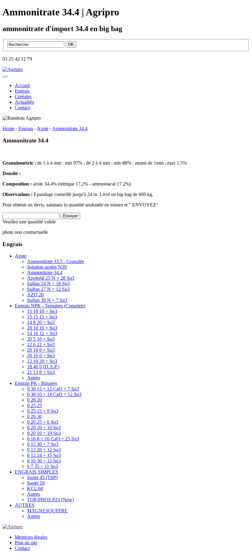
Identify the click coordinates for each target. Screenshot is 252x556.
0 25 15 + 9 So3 (42, 411)
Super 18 (36, 483)
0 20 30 (34, 416)
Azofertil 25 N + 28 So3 (50, 278)
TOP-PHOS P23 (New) (50, 499)
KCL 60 (35, 488)
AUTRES (24, 505)
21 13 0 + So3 (41, 372)
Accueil (22, 85)
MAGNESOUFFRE (47, 510)
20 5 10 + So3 (41, 339)
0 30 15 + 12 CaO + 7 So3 (53, 388)
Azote (20, 255)
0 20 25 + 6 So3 (42, 422)
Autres (33, 377)
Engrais (22, 91)
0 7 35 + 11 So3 (42, 466)
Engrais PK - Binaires (36, 383)
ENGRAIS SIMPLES (36, 471)
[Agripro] (12, 69)
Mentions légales (31, 537)
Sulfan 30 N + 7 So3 (47, 300)
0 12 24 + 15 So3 (44, 455)
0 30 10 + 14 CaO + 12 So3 (54, 394)
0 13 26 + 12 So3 (44, 449)
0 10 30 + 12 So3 (44, 460)
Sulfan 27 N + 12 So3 (48, 289)
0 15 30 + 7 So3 (42, 444)
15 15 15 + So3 (42, 316)
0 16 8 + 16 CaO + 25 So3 (53, 438)
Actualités (24, 102)
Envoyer (70, 216)
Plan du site (26, 542)
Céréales (23, 96)
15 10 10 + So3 (42, 311)
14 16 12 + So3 (42, 333)
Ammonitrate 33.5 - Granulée (55, 261)
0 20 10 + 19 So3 (44, 433)
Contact (22, 107)
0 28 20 (34, 399)
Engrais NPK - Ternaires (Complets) (50, 305)
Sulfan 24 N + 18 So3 (48, 283)
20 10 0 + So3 (41, 350)
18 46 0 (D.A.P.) (43, 366)
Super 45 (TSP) (42, 477)
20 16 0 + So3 (41, 355)
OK (71, 44)
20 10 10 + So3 (42, 327)
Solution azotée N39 (47, 267)
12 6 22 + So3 (41, 344)
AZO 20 (35, 294)
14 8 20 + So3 (41, 322)
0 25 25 (34, 405)
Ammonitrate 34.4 (44, 272)
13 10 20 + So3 (42, 361)
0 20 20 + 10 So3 (44, 427)
